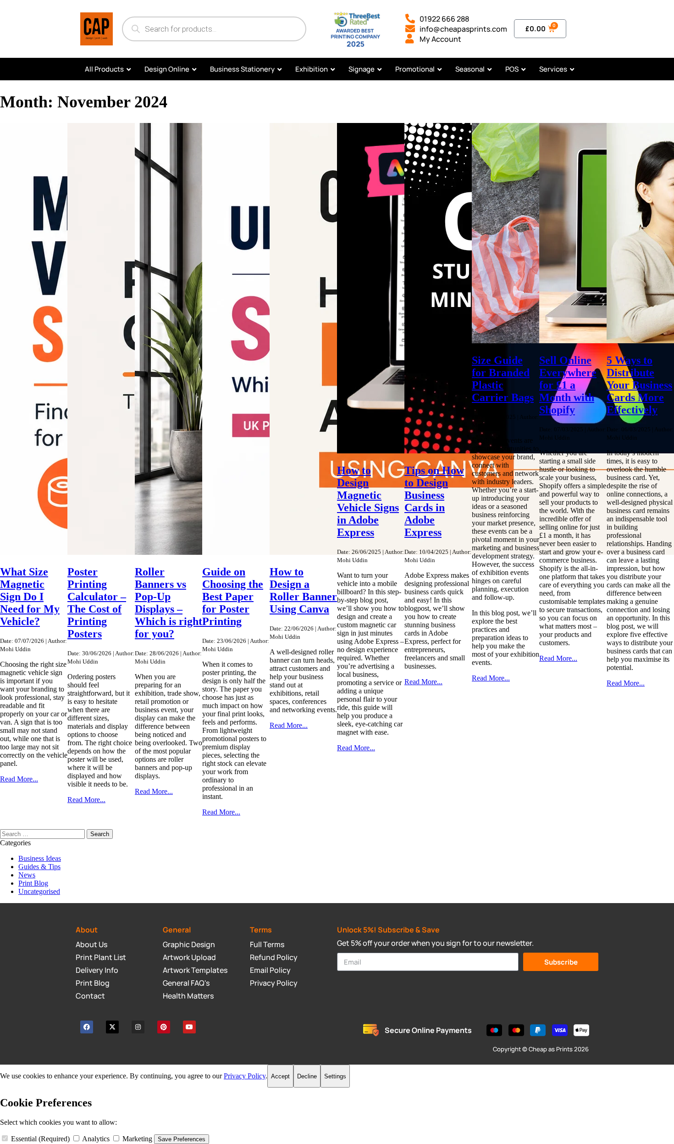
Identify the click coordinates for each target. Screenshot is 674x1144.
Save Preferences (181, 1139)
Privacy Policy (244, 1076)
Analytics (96, 1139)
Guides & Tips (39, 867)
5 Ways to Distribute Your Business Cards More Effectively (639, 385)
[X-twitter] (112, 1027)
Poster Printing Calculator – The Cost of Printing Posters (96, 603)
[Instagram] (138, 1027)
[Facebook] (86, 1027)
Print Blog (33, 883)
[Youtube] (189, 1027)
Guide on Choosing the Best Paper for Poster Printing (232, 596)
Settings (335, 1076)
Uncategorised (39, 891)
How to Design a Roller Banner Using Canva (303, 590)
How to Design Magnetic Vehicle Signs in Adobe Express (368, 501)
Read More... (19, 779)
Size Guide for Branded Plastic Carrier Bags (503, 378)
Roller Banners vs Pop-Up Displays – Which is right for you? (168, 603)
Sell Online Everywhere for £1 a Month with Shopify (568, 385)
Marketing (137, 1139)
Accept (280, 1076)
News (26, 875)
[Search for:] (43, 833)
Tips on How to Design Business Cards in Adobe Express (434, 501)
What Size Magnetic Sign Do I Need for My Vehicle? (30, 596)
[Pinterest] (163, 1027)
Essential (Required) (40, 1139)
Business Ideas (39, 858)
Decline (307, 1076)
